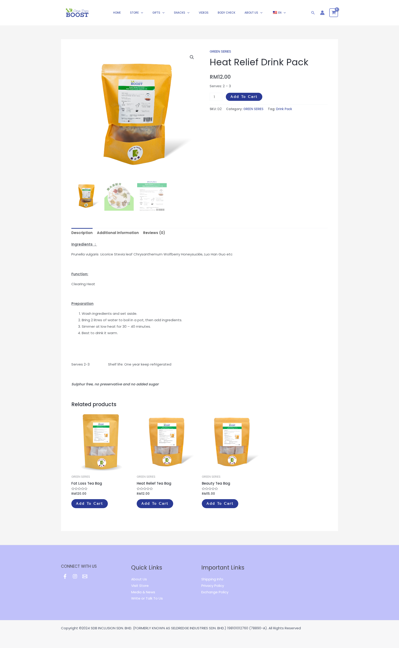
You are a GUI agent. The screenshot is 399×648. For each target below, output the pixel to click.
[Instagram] (75, 576)
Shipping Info (212, 579)
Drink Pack (284, 109)
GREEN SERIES (220, 51)
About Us (139, 579)
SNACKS (179, 13)
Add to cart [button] (89, 503)
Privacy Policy (212, 585)
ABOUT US (251, 13)
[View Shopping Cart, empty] (333, 12)
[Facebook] (65, 576)
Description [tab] (82, 232)
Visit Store (140, 585)
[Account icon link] (322, 12)
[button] (192, 57)
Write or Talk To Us (147, 598)
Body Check (226, 13)
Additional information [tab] (118, 232)
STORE (134, 13)
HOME (117, 13)
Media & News (143, 592)
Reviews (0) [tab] (154, 232)
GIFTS (156, 13)
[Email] (85, 576)
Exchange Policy (214, 592)
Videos (204, 13)
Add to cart (244, 97)
